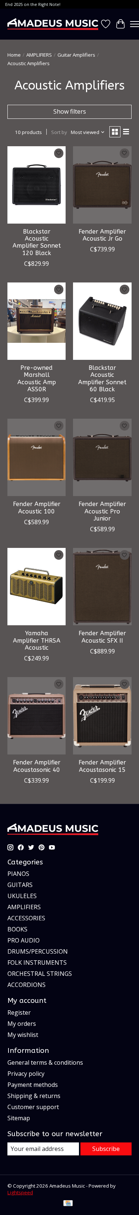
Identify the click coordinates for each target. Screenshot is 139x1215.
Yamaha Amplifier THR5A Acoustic (36, 640)
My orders (21, 1024)
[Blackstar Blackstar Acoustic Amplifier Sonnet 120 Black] (36, 185)
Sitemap (18, 1118)
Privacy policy (25, 1074)
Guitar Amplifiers (76, 54)
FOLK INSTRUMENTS (37, 962)
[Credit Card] (68, 1204)
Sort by (59, 132)
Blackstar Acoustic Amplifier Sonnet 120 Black (37, 242)
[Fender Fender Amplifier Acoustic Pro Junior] (102, 457)
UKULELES (22, 896)
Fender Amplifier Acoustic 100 (36, 508)
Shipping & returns (33, 1096)
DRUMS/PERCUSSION (37, 951)
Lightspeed (20, 1192)
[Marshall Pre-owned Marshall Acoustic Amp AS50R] (36, 321)
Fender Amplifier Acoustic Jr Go (102, 235)
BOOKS (17, 929)
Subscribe (106, 1149)
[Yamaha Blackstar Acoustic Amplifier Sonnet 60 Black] (102, 321)
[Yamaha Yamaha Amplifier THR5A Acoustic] (36, 586)
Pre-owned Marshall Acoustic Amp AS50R (36, 378)
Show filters (69, 111)
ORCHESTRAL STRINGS (39, 974)
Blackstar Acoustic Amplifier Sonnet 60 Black (102, 378)
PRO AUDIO (23, 940)
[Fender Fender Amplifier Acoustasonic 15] (102, 715)
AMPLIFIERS (39, 54)
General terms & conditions (45, 1062)
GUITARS (20, 885)
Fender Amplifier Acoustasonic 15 (102, 766)
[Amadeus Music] (52, 24)
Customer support (33, 1107)
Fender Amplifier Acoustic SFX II (102, 637)
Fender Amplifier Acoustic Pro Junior (102, 511)
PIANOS (18, 874)
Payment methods (32, 1085)
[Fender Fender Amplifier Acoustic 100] (36, 457)
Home (14, 54)
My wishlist (22, 1035)
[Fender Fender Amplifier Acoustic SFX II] (102, 586)
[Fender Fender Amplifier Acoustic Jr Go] (102, 185)
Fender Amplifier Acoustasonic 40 (36, 766)
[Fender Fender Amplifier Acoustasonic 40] (36, 715)
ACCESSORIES (26, 918)
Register (19, 1012)
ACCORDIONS (26, 985)
